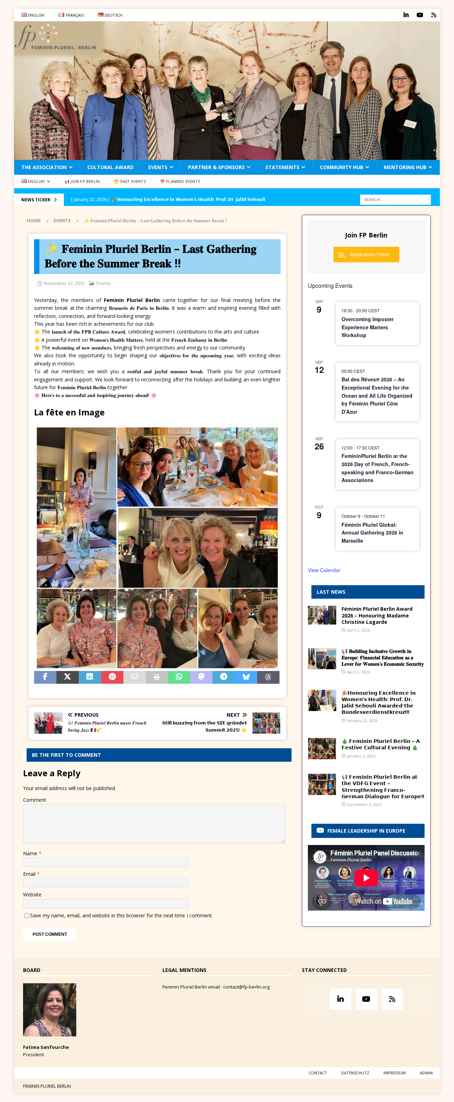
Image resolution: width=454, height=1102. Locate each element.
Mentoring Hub (405, 167)
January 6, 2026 (361, 756)
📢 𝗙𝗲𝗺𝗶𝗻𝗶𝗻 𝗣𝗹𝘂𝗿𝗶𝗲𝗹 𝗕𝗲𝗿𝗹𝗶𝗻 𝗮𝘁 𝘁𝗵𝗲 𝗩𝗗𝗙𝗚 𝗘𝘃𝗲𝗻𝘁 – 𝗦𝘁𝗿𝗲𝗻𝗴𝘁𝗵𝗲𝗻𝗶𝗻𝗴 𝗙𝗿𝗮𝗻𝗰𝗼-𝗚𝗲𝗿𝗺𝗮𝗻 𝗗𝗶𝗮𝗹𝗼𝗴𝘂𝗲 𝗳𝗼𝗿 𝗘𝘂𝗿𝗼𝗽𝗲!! (383, 786)
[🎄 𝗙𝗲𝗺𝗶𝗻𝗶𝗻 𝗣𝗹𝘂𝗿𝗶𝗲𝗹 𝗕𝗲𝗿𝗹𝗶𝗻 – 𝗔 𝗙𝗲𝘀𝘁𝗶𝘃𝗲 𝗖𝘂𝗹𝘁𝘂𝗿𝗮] (322, 748)
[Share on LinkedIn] (90, 677)
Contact (318, 1072)
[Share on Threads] (268, 677)
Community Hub (341, 167)
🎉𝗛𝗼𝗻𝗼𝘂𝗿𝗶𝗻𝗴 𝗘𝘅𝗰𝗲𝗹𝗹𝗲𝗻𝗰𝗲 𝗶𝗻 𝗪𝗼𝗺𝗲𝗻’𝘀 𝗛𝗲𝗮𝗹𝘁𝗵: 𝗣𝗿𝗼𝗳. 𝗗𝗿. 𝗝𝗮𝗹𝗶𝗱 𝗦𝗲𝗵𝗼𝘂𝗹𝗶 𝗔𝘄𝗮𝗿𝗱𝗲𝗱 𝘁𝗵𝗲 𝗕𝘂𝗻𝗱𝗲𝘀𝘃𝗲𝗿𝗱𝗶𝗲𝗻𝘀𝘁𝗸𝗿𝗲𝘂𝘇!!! (379, 702)
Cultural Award (110, 167)
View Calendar (324, 570)
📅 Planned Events (180, 181)
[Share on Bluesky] (246, 677)
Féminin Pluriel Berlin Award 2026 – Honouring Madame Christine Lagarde (377, 615)
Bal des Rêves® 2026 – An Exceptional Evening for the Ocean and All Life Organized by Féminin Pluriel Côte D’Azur (377, 395)
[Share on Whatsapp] (179, 677)
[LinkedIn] (406, 15)
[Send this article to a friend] (134, 677)
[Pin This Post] (112, 677)
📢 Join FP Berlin (82, 181)
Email (30, 874)
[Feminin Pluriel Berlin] (227, 155)
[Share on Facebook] (45, 677)
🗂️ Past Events (130, 181)
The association (44, 167)
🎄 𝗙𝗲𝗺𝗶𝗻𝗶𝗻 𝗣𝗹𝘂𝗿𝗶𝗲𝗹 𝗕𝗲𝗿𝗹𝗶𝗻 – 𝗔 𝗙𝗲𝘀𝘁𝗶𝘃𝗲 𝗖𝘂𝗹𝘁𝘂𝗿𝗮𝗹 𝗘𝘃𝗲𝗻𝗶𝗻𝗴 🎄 (381, 744)
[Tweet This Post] (67, 677)
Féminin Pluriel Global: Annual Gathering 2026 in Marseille (372, 532)
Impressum (394, 1072)
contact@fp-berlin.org (246, 987)
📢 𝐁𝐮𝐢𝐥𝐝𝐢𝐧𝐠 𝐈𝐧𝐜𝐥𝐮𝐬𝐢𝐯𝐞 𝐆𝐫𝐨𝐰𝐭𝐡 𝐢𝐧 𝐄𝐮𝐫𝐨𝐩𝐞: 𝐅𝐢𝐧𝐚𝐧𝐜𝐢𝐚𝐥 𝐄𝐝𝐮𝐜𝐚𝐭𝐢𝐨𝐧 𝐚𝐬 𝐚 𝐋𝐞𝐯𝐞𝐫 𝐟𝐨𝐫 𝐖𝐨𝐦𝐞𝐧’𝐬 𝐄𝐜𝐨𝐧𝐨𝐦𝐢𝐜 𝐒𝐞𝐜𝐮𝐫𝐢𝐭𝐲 (383, 657)
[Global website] (433, 15)
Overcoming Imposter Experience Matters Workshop (368, 327)
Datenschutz (355, 1072)
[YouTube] (420, 15)
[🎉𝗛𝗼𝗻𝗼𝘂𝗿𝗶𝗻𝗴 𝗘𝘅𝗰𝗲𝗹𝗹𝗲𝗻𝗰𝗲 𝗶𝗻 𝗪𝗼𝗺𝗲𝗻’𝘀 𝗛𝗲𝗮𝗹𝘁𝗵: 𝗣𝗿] (322, 700)
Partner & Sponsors (216, 167)
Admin (426, 1072)
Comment (34, 799)
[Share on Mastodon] (201, 677)
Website (32, 894)
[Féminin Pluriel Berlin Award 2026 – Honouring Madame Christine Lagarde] (322, 615)
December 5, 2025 (364, 804)
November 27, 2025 (64, 283)
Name (31, 853)
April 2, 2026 (358, 630)
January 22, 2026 (362, 720)
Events (157, 167)
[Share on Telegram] (223, 677)
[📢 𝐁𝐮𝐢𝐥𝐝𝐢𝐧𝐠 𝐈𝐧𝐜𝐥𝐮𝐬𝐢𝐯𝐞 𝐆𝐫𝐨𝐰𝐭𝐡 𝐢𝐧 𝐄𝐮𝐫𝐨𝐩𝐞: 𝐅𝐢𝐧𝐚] (322, 658)
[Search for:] (395, 199)
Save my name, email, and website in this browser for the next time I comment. (121, 915)
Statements (282, 167)
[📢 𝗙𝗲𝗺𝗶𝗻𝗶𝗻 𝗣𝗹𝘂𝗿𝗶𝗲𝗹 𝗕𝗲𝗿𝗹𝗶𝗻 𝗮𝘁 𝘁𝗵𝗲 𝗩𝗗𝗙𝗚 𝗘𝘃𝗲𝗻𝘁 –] (322, 784)
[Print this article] (157, 677)
